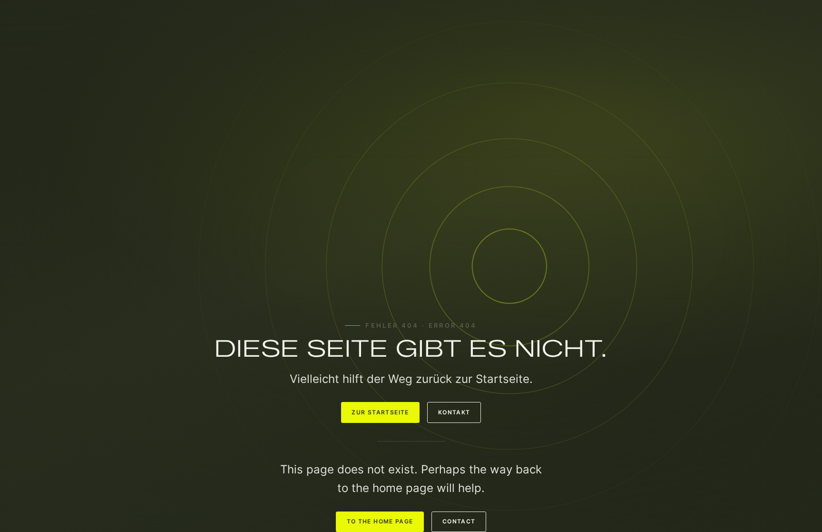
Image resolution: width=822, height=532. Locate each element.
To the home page (380, 521)
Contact (459, 521)
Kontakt (454, 412)
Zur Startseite (380, 412)
